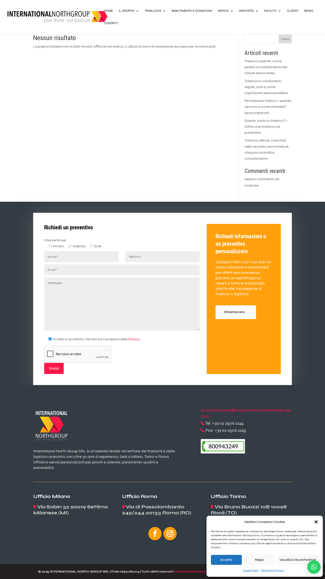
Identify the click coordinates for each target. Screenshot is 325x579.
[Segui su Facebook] (155, 533)
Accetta (226, 560)
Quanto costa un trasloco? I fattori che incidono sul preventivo (266, 126)
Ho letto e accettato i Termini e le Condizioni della (96, 339)
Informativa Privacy (272, 570)
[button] (316, 522)
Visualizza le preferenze (297, 560)
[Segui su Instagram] (170, 533)
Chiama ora (234, 312)
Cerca (285, 39)
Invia (54, 368)
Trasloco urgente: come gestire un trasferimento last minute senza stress (266, 67)
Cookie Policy (251, 570)
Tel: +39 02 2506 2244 (224, 423)
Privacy (134, 339)
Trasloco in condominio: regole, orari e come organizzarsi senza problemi (266, 87)
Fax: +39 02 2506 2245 (225, 430)
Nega (259, 560)
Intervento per (55, 240)
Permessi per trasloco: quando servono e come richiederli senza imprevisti (268, 107)
